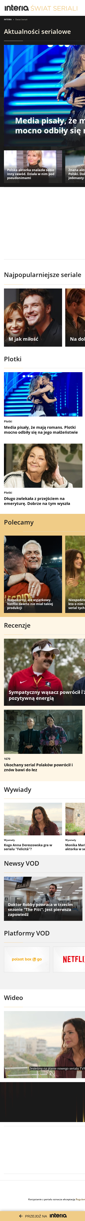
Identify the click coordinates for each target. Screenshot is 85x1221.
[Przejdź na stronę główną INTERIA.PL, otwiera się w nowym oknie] (17, 8)
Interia (8, 19)
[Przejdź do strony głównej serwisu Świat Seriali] (54, 8)
